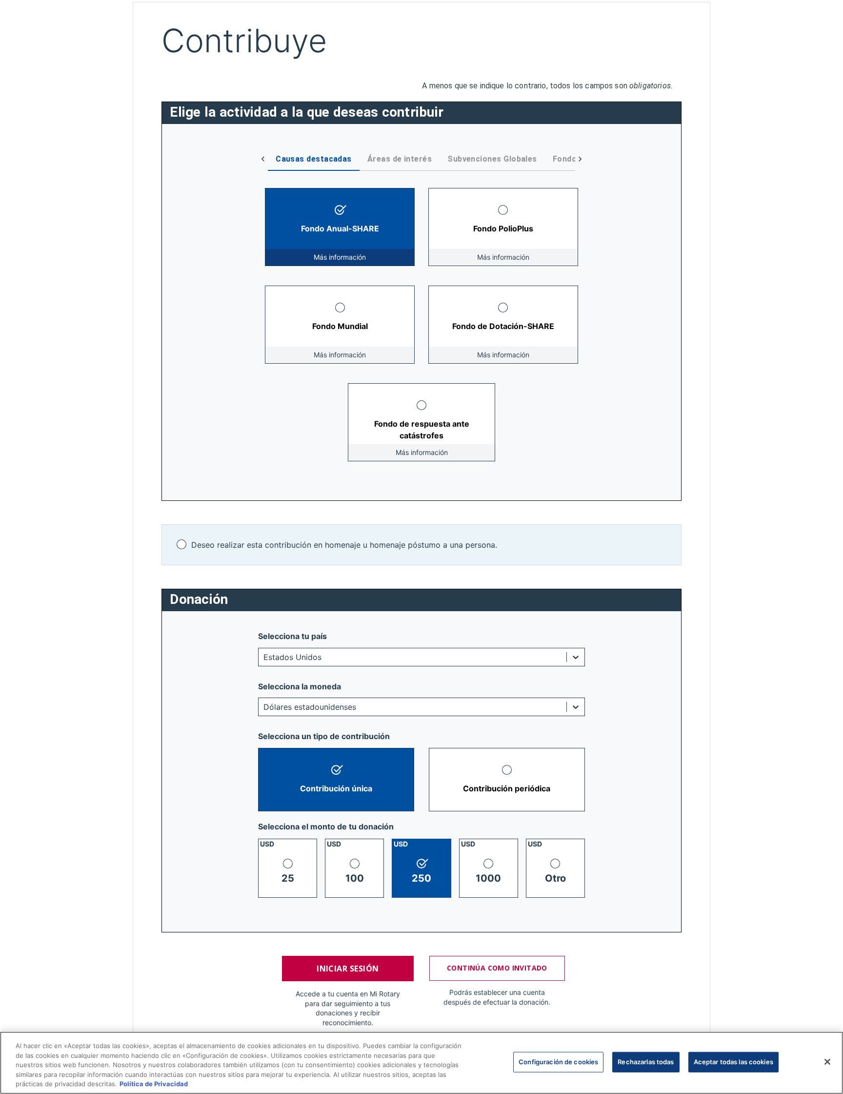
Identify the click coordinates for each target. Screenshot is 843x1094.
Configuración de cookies (558, 1062)
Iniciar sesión (348, 968)
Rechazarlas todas (646, 1062)
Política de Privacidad (154, 1084)
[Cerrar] (827, 1062)
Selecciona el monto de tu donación (326, 826)
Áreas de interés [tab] (399, 159)
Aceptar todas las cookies (733, 1062)
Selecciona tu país (292, 636)
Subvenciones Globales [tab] (492, 159)
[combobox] (264, 657)
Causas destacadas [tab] (314, 159)
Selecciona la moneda (299, 686)
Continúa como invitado (497, 967)
